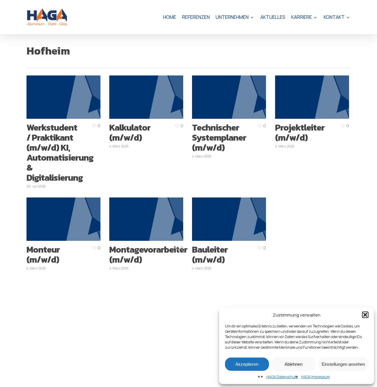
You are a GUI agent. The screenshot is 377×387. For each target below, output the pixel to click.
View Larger (51, 91)
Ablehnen (293, 364)
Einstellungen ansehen (343, 364)
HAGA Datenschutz (282, 376)
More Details (74, 91)
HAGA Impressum (315, 376)
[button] (365, 315)
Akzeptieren (246, 364)
